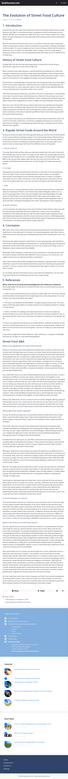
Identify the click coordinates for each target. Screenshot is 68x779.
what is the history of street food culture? (25, 651)
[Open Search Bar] (56, 3)
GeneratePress (45, 776)
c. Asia (13, 631)
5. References (12, 639)
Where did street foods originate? (21, 647)
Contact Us (7, 766)
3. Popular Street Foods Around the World (22, 624)
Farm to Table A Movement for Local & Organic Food (32, 724)
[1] (8, 675)
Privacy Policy (8, 763)
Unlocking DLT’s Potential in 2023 (17, 599)
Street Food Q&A (14, 642)
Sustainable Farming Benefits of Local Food (29, 742)
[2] (8, 738)
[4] (8, 696)
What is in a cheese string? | (24, 733)
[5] (8, 706)
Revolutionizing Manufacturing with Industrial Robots (33, 691)
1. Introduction (13, 618)
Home (6, 760)
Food (7, 597)
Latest (11, 597)
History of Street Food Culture (18, 621)
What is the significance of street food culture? (25, 644)
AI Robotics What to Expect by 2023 (26, 700)
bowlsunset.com (11, 2)
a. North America (16, 627)
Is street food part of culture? (20, 649)
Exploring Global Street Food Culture (18, 602)
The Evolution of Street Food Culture (27, 678)
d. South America (16, 633)
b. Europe (14, 629)
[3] (8, 687)
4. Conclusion (12, 636)
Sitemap (6, 769)
